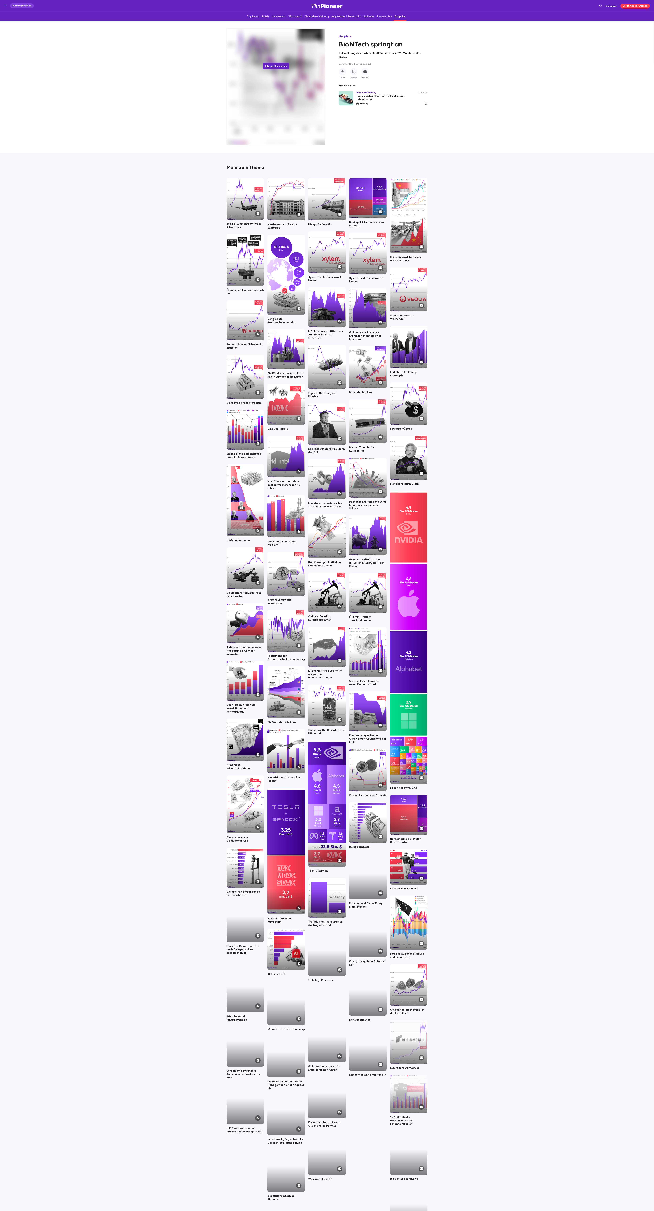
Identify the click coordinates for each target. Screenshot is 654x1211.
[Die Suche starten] (600, 5)
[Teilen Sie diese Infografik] (342, 71)
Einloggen (611, 5)
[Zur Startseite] (327, 6)
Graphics (345, 36)
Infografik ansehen (276, 66)
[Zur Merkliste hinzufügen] (353, 71)
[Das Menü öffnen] (5, 6)
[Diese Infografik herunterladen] (365, 71)
